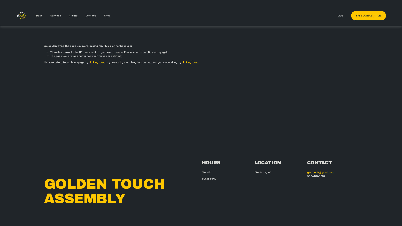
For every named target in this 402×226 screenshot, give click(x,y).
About (38, 15)
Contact (90, 15)
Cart (340, 15)
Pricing (73, 15)
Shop (107, 15)
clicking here (97, 62)
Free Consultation (368, 15)
